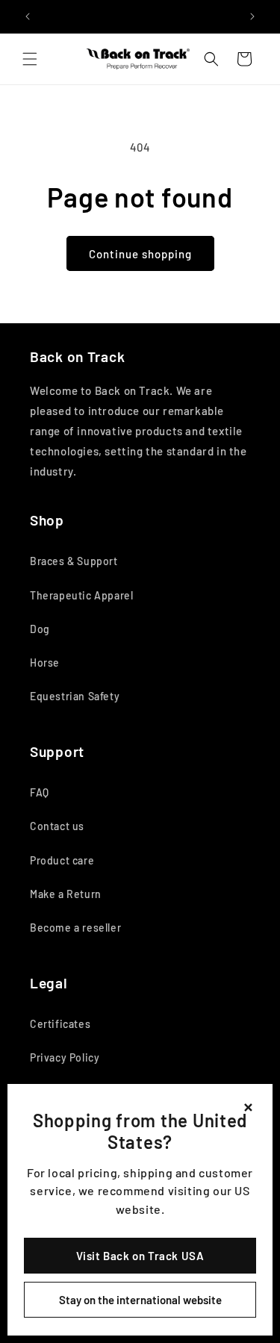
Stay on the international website (140, 1299)
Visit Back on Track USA (140, 1255)
